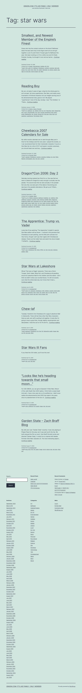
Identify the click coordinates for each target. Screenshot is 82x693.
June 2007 (9, 600)
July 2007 (9, 598)
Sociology (33, 547)
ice (48, 69)
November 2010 (10, 527)
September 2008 (11, 567)
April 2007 (9, 605)
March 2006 (9, 633)
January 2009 (10, 558)
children (37, 110)
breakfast (45, 198)
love (36, 112)
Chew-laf (28, 309)
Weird (35, 196)
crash (38, 199)
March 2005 (9, 660)
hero (22, 112)
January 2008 (10, 585)
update (23, 251)
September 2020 (11, 503)
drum (31, 201)
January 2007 (10, 611)
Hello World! (34, 486)
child (56, 198)
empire (23, 69)
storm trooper (34, 71)
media (43, 203)
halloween (44, 69)
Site (32, 545)
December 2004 (10, 666)
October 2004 (10, 671)
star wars (28, 71)
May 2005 (9, 655)
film (35, 249)
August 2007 (9, 596)
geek (22, 203)
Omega (66, 479)
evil (45, 110)
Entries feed (58, 505)
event (29, 69)
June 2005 (9, 653)
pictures (23, 205)
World (32, 561)
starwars (55, 249)
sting (50, 114)
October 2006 (10, 618)
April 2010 (9, 539)
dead (50, 199)
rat (25, 71)
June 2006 (9, 627)
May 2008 (9, 576)
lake (54, 292)
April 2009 (9, 554)
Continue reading (32, 102)
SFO (24, 333)
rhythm (35, 205)
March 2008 (9, 580)
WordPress (72, 686)
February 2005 (10, 662)
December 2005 (10, 640)
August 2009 (9, 547)
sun (39, 71)
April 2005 (9, 657)
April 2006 (9, 631)
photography (29, 158)
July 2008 (9, 572)
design (30, 66)
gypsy (29, 203)
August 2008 (9, 569)
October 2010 (10, 530)
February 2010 (10, 541)
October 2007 (10, 591)
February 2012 (10, 519)
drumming (36, 201)
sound (31, 294)
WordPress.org (59, 510)
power (22, 114)
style (53, 114)
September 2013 (10, 508)
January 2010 (10, 543)
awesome (35, 198)
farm (32, 69)
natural (48, 449)
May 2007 (9, 602)
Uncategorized (32, 248)
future (37, 292)
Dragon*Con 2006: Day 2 (39, 173)
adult (29, 68)
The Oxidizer (36, 116)
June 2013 (9, 510)
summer (42, 158)
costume (47, 68)
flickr (35, 69)
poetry (55, 112)
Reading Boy (30, 86)
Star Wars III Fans (34, 347)
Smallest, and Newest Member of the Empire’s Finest (38, 39)
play (59, 69)
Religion (33, 541)
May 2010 (9, 536)
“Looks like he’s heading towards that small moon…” (38, 380)
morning (42, 112)
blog (26, 449)
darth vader (57, 290)
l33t (26, 361)
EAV (40, 110)
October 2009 (10, 545)
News (32, 534)
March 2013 (9, 512)
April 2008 (9, 578)
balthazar (35, 68)
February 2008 (10, 583)
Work (42, 71)
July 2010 (9, 534)
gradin (40, 69)
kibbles (32, 523)
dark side (57, 68)
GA (37, 69)
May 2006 (9, 629)
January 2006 (10, 638)
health (33, 203)
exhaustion (30, 292)
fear (52, 201)
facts (29, 449)
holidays (48, 157)
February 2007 (10, 609)
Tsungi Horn (62, 481)
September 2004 (11, 673)
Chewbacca (41, 68)
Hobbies (42, 66)
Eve (26, 69)
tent (47, 294)
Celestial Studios (35, 508)
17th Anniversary (35, 488)
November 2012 (10, 514)
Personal (39, 109)
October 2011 (10, 523)
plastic (55, 69)
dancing (42, 199)
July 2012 (9, 516)
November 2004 (10, 668)
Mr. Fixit (47, 66)
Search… (8, 476)
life (56, 292)
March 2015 (9, 505)
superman (30, 206)
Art (32, 68)
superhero (23, 116)
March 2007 (9, 607)
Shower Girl (41, 114)
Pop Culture (34, 539)
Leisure (35, 109)
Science (43, 205)
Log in (56, 503)
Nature (32, 532)
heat (47, 292)
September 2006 (11, 620)
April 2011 (9, 525)
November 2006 (10, 616)
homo (25, 112)
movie (44, 449)
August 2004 (9, 675)
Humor (32, 521)
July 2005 (9, 651)
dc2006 (46, 199)
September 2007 (10, 594)
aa (26, 198)
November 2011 (10, 521)
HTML (41, 249)
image (54, 331)
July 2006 (9, 624)
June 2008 (9, 574)
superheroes (30, 116)
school (39, 205)
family (45, 201)
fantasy (49, 201)
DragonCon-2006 (25, 201)
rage (22, 71)
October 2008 (10, 565)
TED (32, 552)
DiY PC (32, 512)
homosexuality (31, 112)
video (26, 251)
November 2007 (10, 589)
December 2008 (10, 561)
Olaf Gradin (58, 488)
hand (53, 110)
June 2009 (9, 550)
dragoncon (54, 199)
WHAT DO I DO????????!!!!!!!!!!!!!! (39, 483)
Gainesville (46, 331)
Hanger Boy (57, 110)
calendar (27, 157)
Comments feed (59, 508)
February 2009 (10, 556)
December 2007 (10, 587)
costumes (51, 68)
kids (51, 292)
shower (35, 114)
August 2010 (9, 532)
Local (32, 527)
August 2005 (9, 649)
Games (31, 109)
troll (34, 206)
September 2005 (11, 646)
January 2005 (10, 664)
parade (52, 203)
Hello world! (34, 479)
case (26, 249)
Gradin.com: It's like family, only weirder (41, 6)
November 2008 (10, 563)
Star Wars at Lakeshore (38, 266)
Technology (34, 550)
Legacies (33, 481)
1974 (26, 68)
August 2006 (9, 622)
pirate (27, 205)
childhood (23, 199)
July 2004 (9, 677)
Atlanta (31, 198)
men (39, 112)
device (23, 292)
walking (38, 206)
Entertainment (36, 66)
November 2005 (10, 642)
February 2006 (10, 635)
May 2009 (9, 552)
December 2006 (10, 613)
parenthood (48, 112)
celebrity (53, 198)
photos (51, 69)
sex (32, 114)
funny (38, 249)
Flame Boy (48, 110)
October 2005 (10, 644)
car (33, 110)
